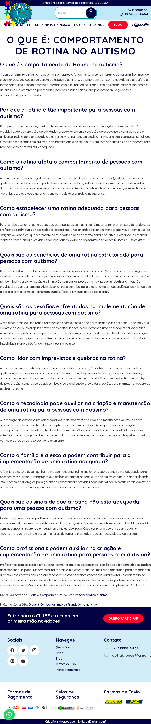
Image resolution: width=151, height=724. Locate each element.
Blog (59, 658)
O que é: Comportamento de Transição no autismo (63, 604)
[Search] (91, 12)
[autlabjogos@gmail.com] (108, 655)
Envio (59, 653)
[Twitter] (23, 650)
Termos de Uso (66, 664)
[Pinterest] (12, 661)
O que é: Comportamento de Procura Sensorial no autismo (68, 595)
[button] (9, 714)
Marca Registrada (68, 670)
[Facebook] (12, 650)
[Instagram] (34, 650)
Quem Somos (65, 647)
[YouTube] (23, 661)
